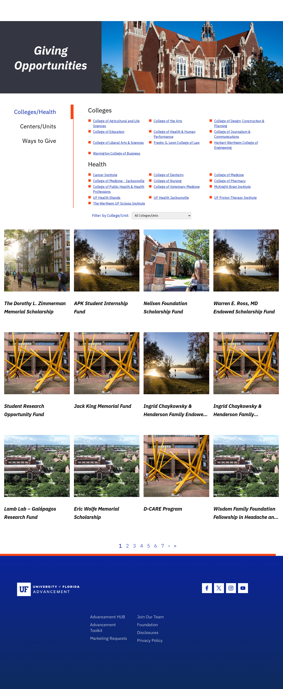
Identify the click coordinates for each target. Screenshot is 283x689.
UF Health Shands (106, 198)
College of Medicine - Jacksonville (118, 181)
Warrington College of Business (116, 153)
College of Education (108, 132)
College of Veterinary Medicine (177, 187)
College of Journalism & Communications (232, 134)
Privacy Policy (150, 640)
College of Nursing (168, 181)
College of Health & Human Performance (174, 134)
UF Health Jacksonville (171, 198)
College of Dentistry (169, 175)
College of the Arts (168, 121)
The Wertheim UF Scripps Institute (119, 203)
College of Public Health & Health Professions (118, 189)
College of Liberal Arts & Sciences (118, 143)
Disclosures (147, 632)
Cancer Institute (105, 175)
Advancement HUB (107, 617)
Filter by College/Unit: (110, 215)
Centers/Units (38, 126)
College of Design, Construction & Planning (239, 123)
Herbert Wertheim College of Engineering (236, 145)
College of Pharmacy (230, 181)
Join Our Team (150, 617)
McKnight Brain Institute (232, 187)
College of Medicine (229, 175)
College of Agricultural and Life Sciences (116, 123)
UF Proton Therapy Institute (235, 198)
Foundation (147, 624)
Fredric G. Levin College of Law (177, 143)
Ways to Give (39, 140)
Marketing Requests (108, 638)
